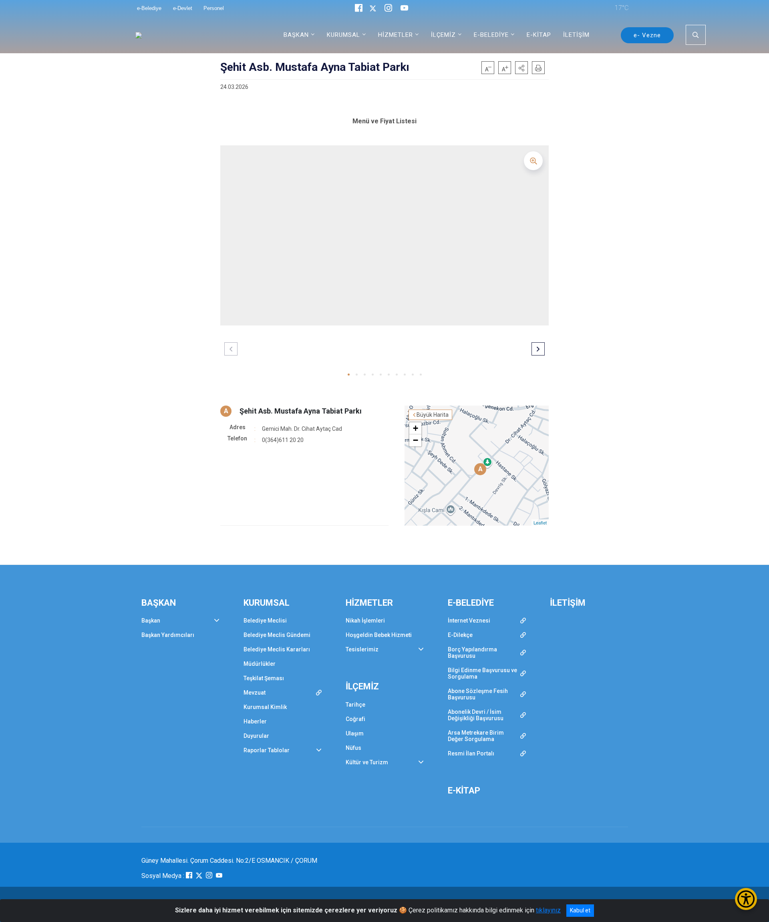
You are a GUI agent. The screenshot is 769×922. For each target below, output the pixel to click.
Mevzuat (255, 692)
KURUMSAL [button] (343, 34)
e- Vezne (647, 35)
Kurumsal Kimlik (265, 707)
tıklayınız (548, 910)
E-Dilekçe (460, 635)
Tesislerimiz (362, 649)
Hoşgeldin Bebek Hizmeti (379, 635)
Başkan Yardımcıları (167, 635)
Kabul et (580, 910)
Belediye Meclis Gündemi (277, 635)
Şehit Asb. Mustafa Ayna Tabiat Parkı (301, 411)
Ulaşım (355, 733)
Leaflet (540, 522)
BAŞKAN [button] (296, 34)
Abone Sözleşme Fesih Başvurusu (478, 694)
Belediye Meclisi (265, 620)
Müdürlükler (260, 664)
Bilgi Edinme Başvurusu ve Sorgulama (482, 673)
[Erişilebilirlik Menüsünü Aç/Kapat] (746, 899)
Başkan (150, 620)
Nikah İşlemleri (365, 620)
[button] (521, 67)
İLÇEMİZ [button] (443, 34)
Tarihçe (355, 704)
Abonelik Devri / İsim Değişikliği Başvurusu (475, 715)
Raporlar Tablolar (267, 750)
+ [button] (415, 428)
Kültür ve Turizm (367, 762)
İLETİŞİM (576, 34)
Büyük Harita (433, 415)
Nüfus (353, 748)
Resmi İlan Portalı (471, 753)
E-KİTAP (539, 34)
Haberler (255, 721)
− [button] (415, 440)
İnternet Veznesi (469, 620)
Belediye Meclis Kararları (277, 649)
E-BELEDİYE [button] (491, 34)
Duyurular (256, 736)
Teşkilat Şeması (264, 678)
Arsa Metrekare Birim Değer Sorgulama (476, 735)
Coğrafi (355, 719)
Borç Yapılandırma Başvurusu (472, 652)
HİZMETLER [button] (395, 34)
